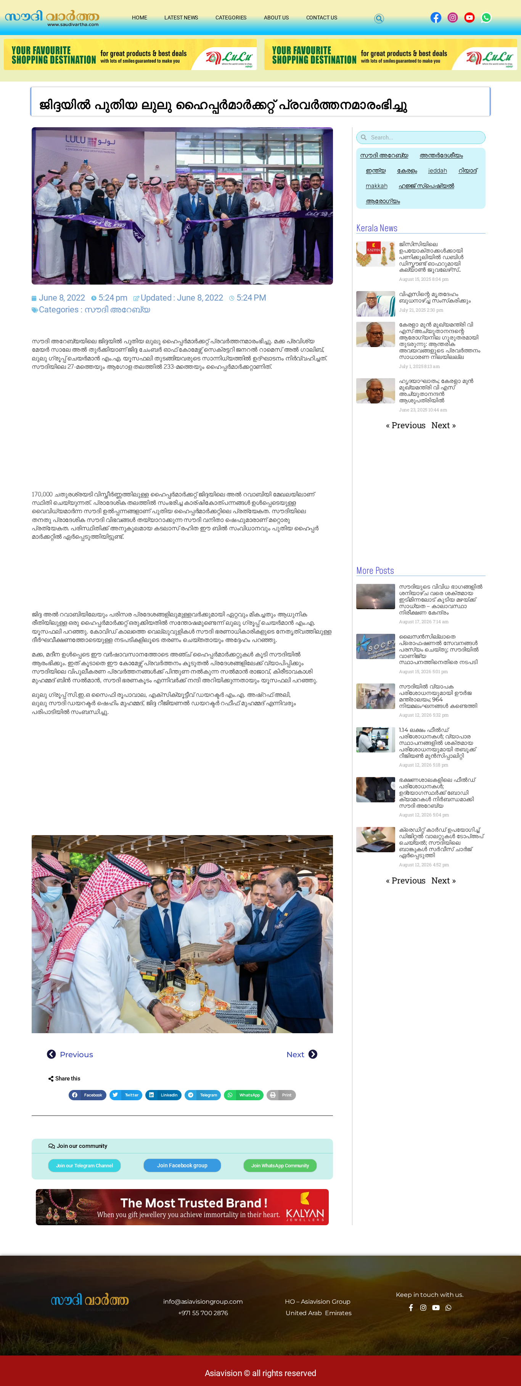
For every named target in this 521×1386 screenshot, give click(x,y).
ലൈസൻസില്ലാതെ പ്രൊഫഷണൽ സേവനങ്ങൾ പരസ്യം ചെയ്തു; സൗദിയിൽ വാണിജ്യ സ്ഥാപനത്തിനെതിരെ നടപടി (439, 649)
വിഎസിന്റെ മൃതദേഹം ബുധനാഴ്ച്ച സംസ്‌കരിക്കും (435, 297)
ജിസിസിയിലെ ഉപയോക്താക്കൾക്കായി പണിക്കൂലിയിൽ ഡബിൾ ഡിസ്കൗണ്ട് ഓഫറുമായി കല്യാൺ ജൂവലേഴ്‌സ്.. (431, 257)
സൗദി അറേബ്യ (117, 309)
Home (139, 17)
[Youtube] (436, 1307)
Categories (230, 17)
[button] (379, 19)
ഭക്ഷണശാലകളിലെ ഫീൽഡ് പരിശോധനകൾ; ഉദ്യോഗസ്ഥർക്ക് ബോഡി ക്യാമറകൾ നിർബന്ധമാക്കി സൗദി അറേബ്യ (437, 792)
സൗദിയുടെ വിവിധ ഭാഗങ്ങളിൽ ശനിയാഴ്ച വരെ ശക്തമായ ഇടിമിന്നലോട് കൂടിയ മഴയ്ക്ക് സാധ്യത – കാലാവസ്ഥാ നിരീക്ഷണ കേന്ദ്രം (441, 599)
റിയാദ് (467, 170)
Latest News (181, 17)
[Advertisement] (182, 431)
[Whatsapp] (448, 1307)
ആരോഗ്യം (383, 201)
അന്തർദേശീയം (441, 155)
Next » (443, 425)
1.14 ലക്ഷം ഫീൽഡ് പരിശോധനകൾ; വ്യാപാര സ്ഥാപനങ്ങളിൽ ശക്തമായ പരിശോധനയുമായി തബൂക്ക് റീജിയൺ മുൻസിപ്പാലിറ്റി (437, 742)
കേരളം (407, 170)
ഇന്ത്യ (376, 170)
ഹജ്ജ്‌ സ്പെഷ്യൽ (426, 185)
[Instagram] (423, 1307)
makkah (376, 185)
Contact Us (321, 17)
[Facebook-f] (410, 1307)
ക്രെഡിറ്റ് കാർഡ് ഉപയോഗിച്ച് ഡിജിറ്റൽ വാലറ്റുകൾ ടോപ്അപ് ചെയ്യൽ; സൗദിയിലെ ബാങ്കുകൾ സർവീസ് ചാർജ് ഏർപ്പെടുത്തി (441, 842)
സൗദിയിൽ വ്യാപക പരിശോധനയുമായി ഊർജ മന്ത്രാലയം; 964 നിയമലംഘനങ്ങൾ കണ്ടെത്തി (438, 696)
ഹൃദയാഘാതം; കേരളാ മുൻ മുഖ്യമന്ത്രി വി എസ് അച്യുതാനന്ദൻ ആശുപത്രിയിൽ (436, 390)
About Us (276, 17)
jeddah (437, 170)
